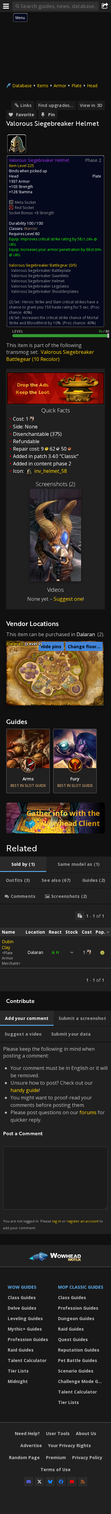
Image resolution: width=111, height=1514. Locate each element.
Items (42, 85)
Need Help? (27, 1433)
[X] (39, 1481)
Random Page (24, 1457)
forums (88, 1112)
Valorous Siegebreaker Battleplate (41, 270)
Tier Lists (18, 1371)
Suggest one (68, 598)
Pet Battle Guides (77, 1360)
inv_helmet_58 (50, 471)
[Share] (105, 6)
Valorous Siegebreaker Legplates (40, 286)
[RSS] (82, 1481)
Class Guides (22, 1297)
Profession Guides (28, 1339)
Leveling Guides (25, 1318)
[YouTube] (71, 1481)
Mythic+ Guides (25, 1329)
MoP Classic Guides (80, 1287)
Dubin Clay (8, 944)
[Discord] (28, 1481)
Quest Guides (73, 1339)
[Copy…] (79, 915)
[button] (52, 659)
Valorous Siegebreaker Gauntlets (39, 275)
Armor (60, 85)
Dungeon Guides (76, 1318)
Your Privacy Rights (69, 1445)
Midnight (18, 1381)
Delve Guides (22, 1308)
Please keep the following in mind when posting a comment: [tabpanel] (55, 1137)
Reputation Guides (78, 1350)
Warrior (31, 228)
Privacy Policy (87, 1457)
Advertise (31, 1445)
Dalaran (85, 634)
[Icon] (16, 143)
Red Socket (24, 207)
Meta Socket (25, 202)
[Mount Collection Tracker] (55, 818)
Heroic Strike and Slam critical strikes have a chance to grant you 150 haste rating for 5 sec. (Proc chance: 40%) (54, 307)
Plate (77, 85)
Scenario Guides (75, 1371)
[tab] (23, 864)
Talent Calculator (27, 1360)
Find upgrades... (55, 105)
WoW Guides (22, 1287)
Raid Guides (21, 1350)
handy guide (24, 1090)
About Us (86, 1433)
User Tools (58, 1433)
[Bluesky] (50, 1481)
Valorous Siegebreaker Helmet (37, 281)
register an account (83, 1221)
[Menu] (6, 6)
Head (92, 85)
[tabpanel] (55, 947)
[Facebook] (61, 1481)
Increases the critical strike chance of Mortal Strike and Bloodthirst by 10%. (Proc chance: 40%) (53, 320)
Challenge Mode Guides (81, 1381)
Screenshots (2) (55, 484)
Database (22, 85)
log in (56, 1221)
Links (25, 105)
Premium (56, 1457)
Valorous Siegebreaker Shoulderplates (44, 291)
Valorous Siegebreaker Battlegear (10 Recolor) (50, 355)
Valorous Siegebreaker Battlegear (38, 265)
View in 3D (91, 105)
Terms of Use (55, 1469)
